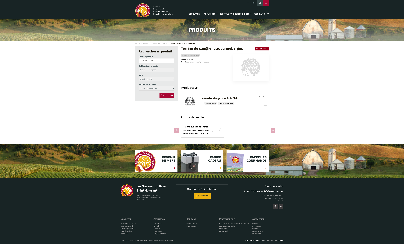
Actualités (209, 14)
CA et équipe (256, 226)
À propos (255, 224)
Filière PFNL (125, 234)
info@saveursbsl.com (273, 191)
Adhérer (255, 229)
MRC (141, 75)
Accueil (138, 44)
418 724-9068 (253, 191)
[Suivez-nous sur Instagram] (253, 3)
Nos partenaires (257, 231)
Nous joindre (256, 234)
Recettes (156, 229)
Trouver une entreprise (128, 224)
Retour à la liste (261, 48)
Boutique (224, 14)
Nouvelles (156, 226)
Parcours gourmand (127, 229)
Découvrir (194, 14)
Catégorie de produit (148, 66)
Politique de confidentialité (255, 241)
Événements (157, 224)
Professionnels (241, 14)
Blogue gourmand (159, 234)
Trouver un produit (158, 44)
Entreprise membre (147, 84)
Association (260, 14)
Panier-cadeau (191, 224)
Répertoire (223, 229)
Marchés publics (126, 231)
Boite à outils (223, 231)
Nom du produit (146, 57)
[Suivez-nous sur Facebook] (248, 3)
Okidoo (280, 241)
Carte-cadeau (191, 226)
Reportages (157, 231)
